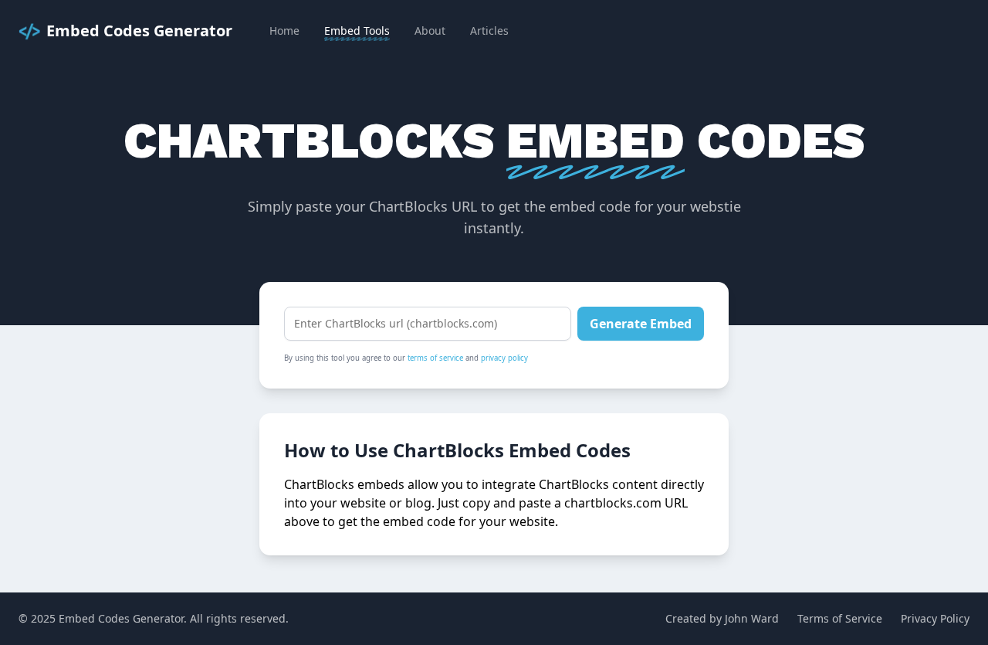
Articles (489, 30)
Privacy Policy (935, 618)
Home (284, 30)
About (429, 30)
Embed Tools (357, 30)
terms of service (435, 358)
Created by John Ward (722, 618)
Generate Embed (641, 323)
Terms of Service (839, 618)
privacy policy (504, 358)
